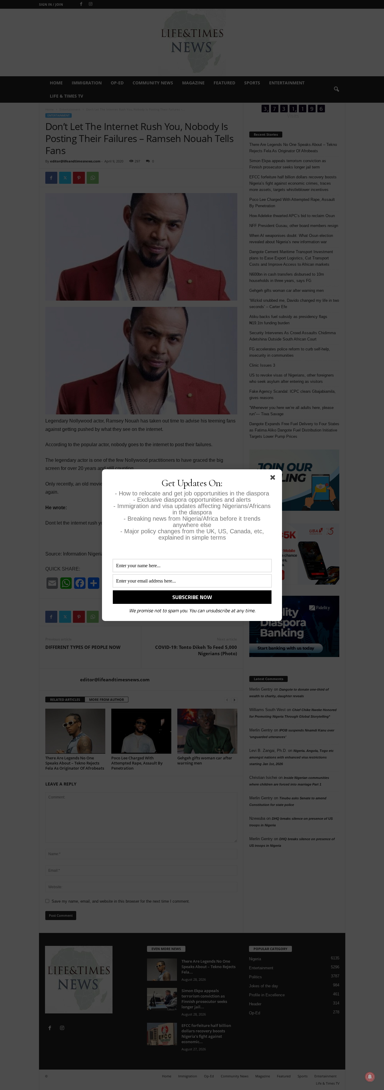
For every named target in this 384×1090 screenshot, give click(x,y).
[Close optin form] (274, 478)
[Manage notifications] (370, 1077)
